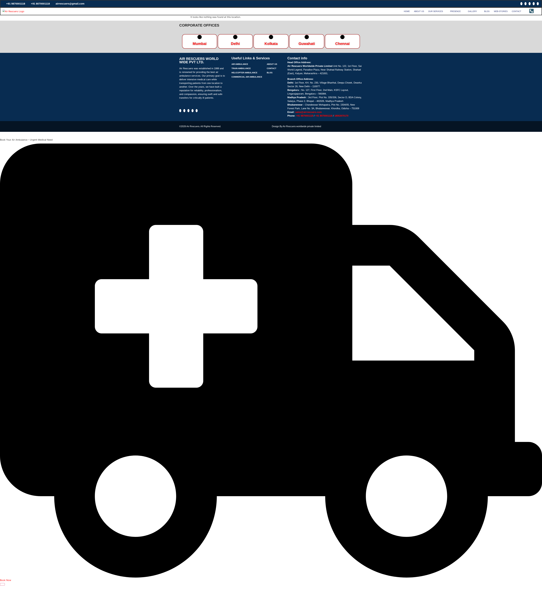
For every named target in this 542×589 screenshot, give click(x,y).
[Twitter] (530, 3)
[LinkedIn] (534, 3)
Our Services (435, 11)
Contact (516, 11)
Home (407, 11)
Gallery (472, 11)
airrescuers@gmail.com (70, 3)
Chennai (342, 44)
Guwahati (307, 44)
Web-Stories (501, 11)
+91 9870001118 (15, 3)
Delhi (235, 44)
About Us (419, 11)
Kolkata (271, 44)
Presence (455, 11)
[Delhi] (235, 37)
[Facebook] (521, 3)
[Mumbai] (199, 37)
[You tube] (538, 3)
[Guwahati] (306, 37)
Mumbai (199, 44)
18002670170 (341, 115)
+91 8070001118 (40, 3)
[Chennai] (342, 37)
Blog (487, 11)
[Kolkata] (271, 37)
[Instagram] (525, 3)
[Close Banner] (2, 584)
